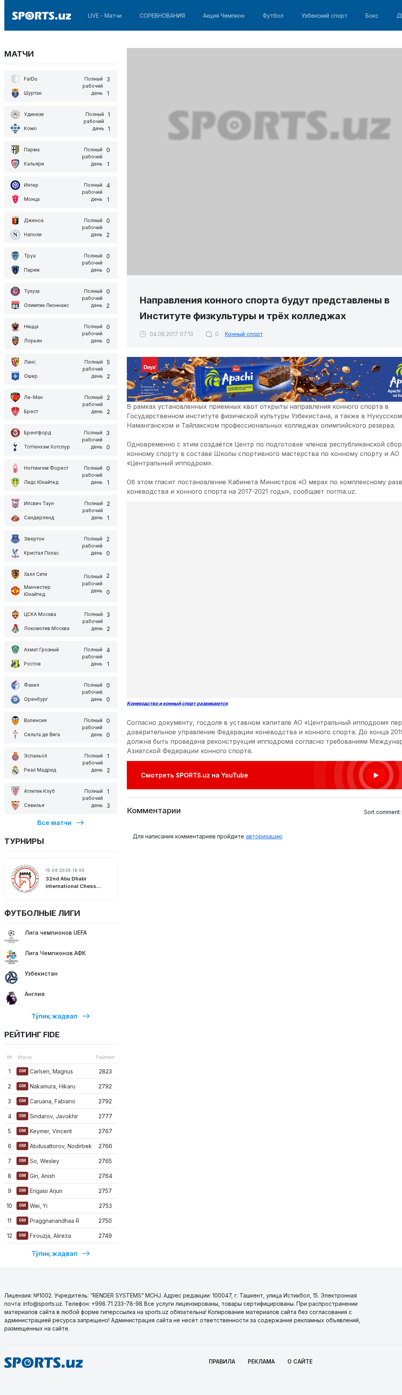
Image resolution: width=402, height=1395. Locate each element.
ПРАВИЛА (222, 1361)
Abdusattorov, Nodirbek (55, 1146)
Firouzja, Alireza (45, 1235)
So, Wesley (39, 1161)
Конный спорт (244, 334)
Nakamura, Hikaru (47, 1086)
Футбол (273, 15)
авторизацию (264, 836)
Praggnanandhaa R (49, 1220)
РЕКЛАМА (261, 1361)
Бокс (371, 15)
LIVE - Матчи (105, 15)
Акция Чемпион (224, 15)
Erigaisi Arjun (40, 1190)
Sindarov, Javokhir (48, 1116)
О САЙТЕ (299, 1361)
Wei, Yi (33, 1205)
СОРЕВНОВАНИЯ (162, 15)
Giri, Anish (37, 1176)
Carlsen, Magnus (46, 1071)
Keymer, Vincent (45, 1131)
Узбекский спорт (324, 15)
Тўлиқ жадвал (54, 1016)
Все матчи (54, 823)
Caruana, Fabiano (47, 1101)
